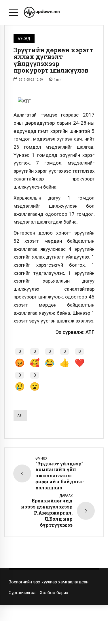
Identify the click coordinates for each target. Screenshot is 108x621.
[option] (54, 101)
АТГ (20, 415)
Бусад (24, 38)
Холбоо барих (54, 592)
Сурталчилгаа (22, 592)
